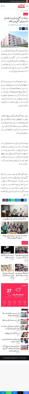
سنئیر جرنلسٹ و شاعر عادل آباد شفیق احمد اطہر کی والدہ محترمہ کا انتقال (7, 256)
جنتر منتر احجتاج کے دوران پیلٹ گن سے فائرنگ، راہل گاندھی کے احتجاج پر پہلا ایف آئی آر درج (10, 327)
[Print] (3, 200)
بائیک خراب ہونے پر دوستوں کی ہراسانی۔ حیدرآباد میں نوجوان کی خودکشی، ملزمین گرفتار (11, 314)
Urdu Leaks (22, 358)
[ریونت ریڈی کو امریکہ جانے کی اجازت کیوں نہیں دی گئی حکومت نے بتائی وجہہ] (24, 340)
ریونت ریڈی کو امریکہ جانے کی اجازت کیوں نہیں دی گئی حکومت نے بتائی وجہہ (11, 340)
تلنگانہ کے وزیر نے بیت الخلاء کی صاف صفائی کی (11, 320)
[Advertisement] (14, 24)
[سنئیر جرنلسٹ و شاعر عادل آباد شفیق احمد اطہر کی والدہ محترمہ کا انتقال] (7, 249)
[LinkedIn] (19, 200)
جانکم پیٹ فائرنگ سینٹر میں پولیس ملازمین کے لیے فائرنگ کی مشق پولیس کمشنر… (8, 275)
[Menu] (1, 6)
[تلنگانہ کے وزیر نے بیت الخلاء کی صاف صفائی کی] (24, 321)
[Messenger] (16, 200)
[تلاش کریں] (27, 6)
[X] (22, 200)
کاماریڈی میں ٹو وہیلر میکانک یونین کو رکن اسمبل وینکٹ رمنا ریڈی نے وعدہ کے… (21, 257)
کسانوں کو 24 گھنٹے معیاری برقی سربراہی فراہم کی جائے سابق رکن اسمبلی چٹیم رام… (21, 275)
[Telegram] (10, 200)
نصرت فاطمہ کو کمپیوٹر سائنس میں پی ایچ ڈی (12, 333)
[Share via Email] (6, 200)
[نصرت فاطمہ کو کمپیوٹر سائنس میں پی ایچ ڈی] (24, 334)
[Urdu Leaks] (21, 6)
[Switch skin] (4, 6)
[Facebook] (25, 200)
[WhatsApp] (13, 200)
